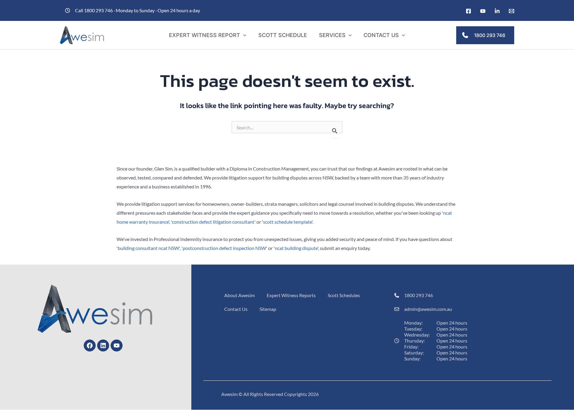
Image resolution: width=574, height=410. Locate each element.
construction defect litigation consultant (213, 222)
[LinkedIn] (497, 11)
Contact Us (381, 35)
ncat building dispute (296, 248)
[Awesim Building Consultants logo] (82, 34)
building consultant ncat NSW (148, 248)
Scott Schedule (282, 35)
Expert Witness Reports (291, 295)
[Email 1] (511, 11)
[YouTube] (483, 11)
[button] (243, 35)
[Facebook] (468, 11)
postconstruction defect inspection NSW (224, 248)
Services (332, 35)
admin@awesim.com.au (428, 309)
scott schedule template (287, 222)
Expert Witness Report (204, 35)
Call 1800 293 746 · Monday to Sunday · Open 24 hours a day (137, 10)
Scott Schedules (344, 295)
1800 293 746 (418, 295)
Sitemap (267, 309)
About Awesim (239, 295)
